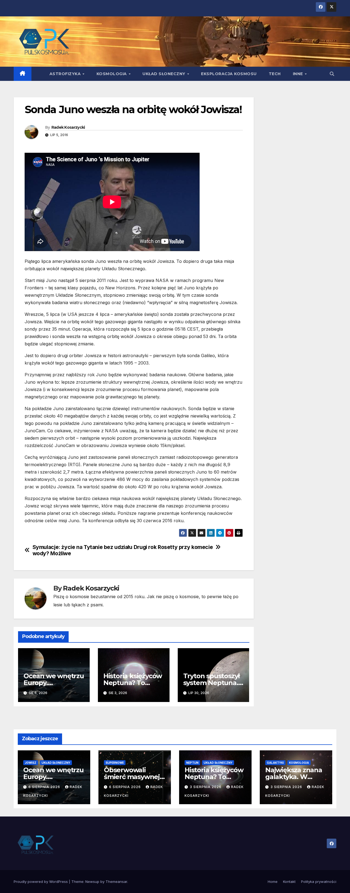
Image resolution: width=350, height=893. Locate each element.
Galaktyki (275, 762)
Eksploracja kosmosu (229, 73)
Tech (275, 73)
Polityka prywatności (318, 881)
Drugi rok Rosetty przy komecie (173, 547)
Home (273, 881)
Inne (298, 73)
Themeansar (116, 881)
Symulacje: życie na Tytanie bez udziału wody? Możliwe (82, 550)
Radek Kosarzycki (68, 127)
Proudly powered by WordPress (41, 881)
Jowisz (30, 762)
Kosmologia (112, 73)
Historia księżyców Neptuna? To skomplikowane (132, 683)
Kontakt (289, 881)
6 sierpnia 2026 (44, 787)
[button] (332, 74)
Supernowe (115, 762)
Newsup (92, 881)
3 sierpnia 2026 (206, 787)
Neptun (192, 762)
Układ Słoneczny (164, 73)
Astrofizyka (65, 73)
